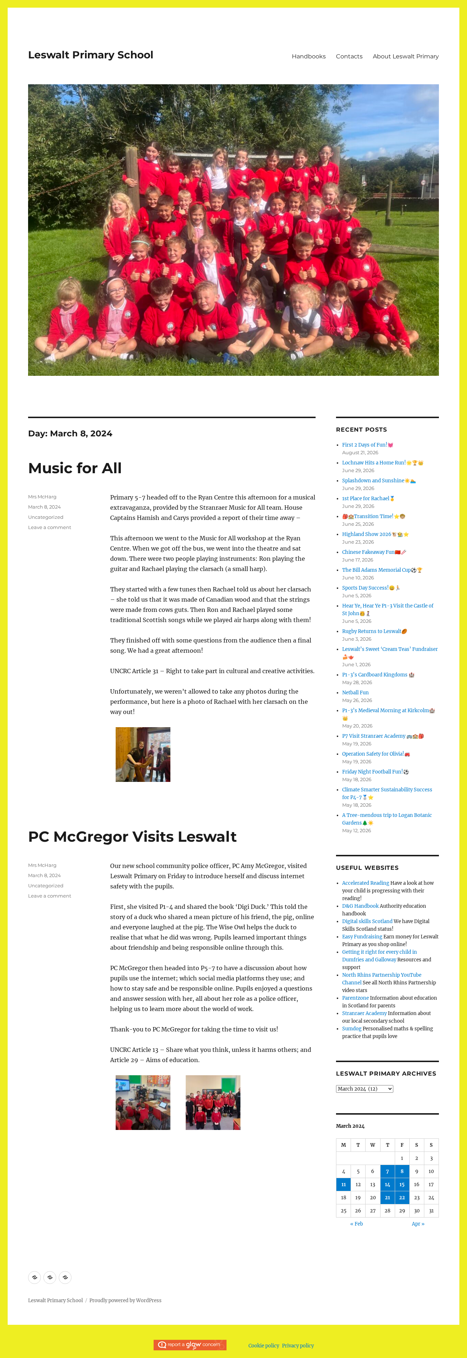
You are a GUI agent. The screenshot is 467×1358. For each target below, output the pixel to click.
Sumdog (352, 1029)
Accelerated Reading (365, 883)
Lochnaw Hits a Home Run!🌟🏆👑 (383, 463)
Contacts (349, 56)
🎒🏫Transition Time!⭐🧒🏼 (373, 516)
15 (402, 1184)
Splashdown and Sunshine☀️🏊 (379, 481)
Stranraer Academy (364, 1013)
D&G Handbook (360, 906)
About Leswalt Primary (406, 56)
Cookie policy (263, 1346)
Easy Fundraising (362, 937)
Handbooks (309, 56)
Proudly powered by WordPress (125, 1300)
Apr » (418, 1224)
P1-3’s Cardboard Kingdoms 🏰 (378, 675)
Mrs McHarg (42, 496)
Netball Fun (355, 693)
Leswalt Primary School (90, 55)
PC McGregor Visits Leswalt (132, 836)
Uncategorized (45, 517)
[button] (143, 757)
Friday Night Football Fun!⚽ (375, 772)
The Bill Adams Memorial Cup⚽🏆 (382, 570)
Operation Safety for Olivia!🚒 (376, 754)
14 (387, 1184)
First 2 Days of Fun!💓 (367, 445)
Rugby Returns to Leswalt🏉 (374, 631)
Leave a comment (49, 527)
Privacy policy (298, 1346)
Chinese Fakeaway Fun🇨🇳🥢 (374, 552)
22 (402, 1198)
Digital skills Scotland (367, 921)
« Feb (356, 1224)
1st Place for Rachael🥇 (368, 498)
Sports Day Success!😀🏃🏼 (371, 588)
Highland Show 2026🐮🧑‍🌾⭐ (375, 534)
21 (387, 1198)
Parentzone (355, 998)
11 (343, 1184)
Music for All (75, 468)
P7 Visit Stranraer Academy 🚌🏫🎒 (383, 736)
